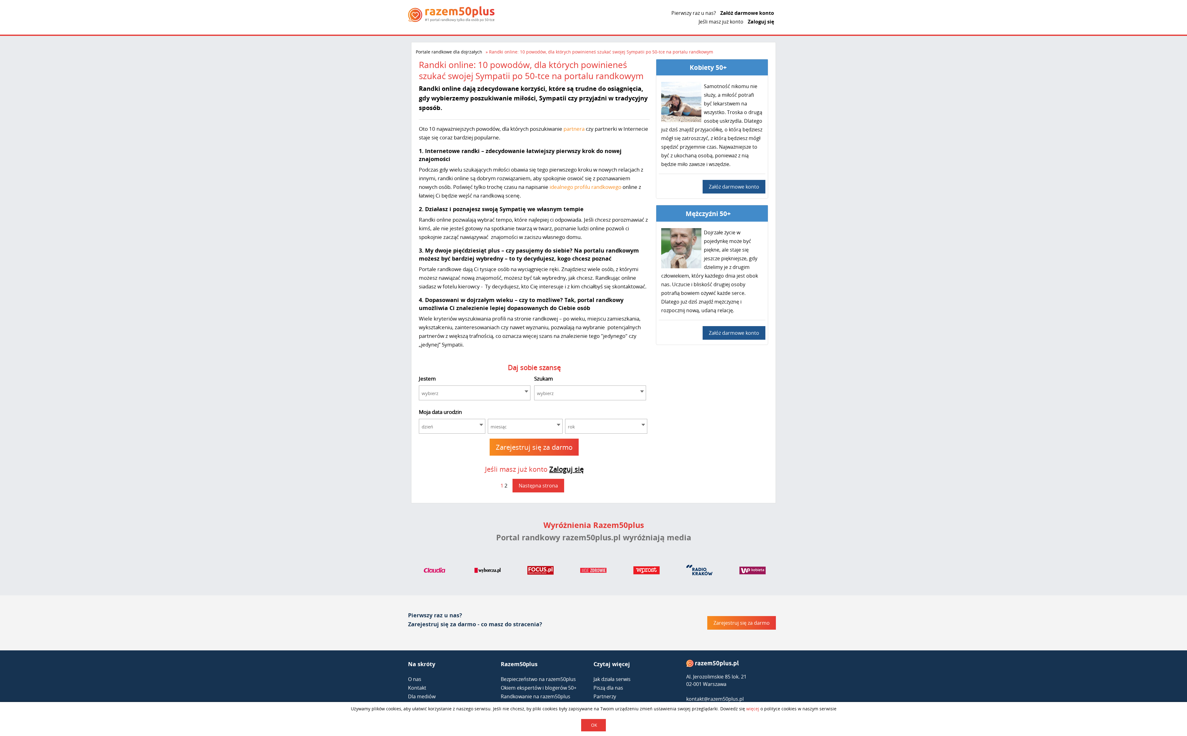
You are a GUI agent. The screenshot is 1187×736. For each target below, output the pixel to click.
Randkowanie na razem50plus (535, 696)
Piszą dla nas (608, 687)
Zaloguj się (761, 21)
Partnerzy (605, 696)
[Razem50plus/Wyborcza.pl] (487, 571)
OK (594, 725)
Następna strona (538, 485)
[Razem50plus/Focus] (540, 571)
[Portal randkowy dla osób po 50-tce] (451, 14)
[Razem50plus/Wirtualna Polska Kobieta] (752, 571)
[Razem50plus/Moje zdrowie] (593, 571)
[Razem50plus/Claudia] (434, 571)
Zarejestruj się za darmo (534, 447)
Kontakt (417, 687)
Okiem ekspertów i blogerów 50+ (538, 687)
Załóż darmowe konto (747, 13)
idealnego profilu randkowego (585, 186)
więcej (752, 709)
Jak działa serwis (612, 679)
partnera (574, 128)
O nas (414, 679)
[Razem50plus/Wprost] (646, 571)
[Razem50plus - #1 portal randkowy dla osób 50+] (712, 665)
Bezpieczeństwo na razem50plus (538, 679)
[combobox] (475, 392)
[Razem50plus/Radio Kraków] (699, 571)
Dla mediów (422, 696)
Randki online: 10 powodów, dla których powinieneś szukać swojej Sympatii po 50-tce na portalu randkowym (601, 52)
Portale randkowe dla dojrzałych (449, 52)
